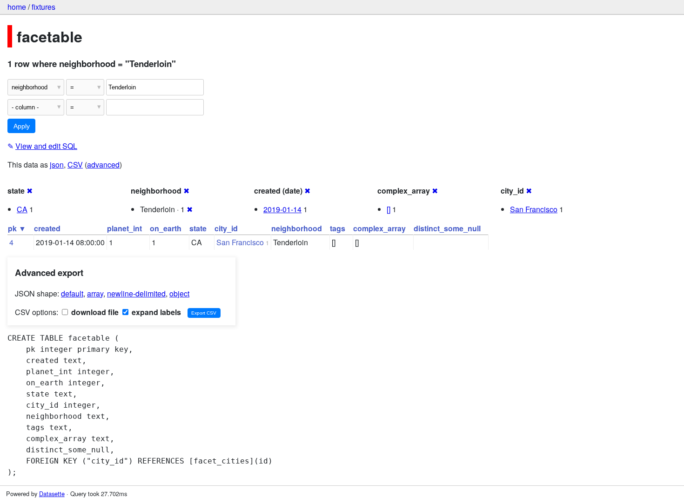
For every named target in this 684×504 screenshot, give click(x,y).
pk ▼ (17, 228)
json (57, 164)
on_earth (165, 228)
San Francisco (533, 209)
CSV (75, 164)
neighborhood (296, 228)
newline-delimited (136, 293)
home (16, 6)
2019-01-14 (282, 209)
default (72, 293)
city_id (226, 228)
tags (337, 228)
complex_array (379, 228)
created (47, 228)
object (179, 293)
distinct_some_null (447, 228)
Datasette (52, 493)
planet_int (124, 228)
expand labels (155, 312)
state (198, 228)
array (95, 293)
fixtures (43, 6)
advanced (103, 164)
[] (388, 209)
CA (22, 209)
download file (94, 312)
